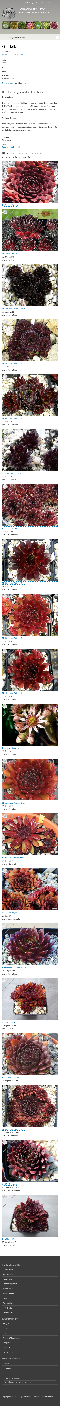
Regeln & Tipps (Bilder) (12, 1338)
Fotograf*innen (8, 1323)
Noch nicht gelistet (10, 1283)
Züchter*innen (8, 1352)
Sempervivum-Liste (32, 8)
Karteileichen (8, 1274)
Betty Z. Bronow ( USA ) (13, 54)
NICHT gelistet (8, 1308)
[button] (30, 201)
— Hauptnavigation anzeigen (13, 37)
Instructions (41, 2)
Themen (6, 1298)
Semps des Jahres (10, 1288)
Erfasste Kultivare (9, 1269)
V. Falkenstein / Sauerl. (11, 473)
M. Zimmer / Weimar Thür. (13, 308)
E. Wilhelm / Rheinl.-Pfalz (13, 857)
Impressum (7, 1368)
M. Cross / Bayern (9, 253)
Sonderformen (8, 1293)
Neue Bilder (7, 1279)
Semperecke (7, 1342)
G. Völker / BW (8, 1022)
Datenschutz (7, 1363)
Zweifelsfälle (7, 1303)
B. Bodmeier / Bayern (11, 528)
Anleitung (29, 2)
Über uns (6, 1347)
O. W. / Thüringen (9, 912)
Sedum (19, 2)
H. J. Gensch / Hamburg (12, 1077)
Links (5, 1328)
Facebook (49, 1396)
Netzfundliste (8, 1312)
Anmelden (53, 2)
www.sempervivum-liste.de (33, 1396)
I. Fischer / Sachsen (10, 747)
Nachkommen (8, 82)
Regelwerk (7, 1333)
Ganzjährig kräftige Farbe (11, 147)
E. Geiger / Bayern (10, 205)
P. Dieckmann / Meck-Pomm (14, 967)
